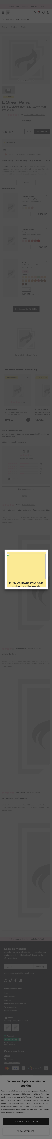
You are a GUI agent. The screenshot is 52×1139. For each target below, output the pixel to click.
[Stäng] (46, 547)
